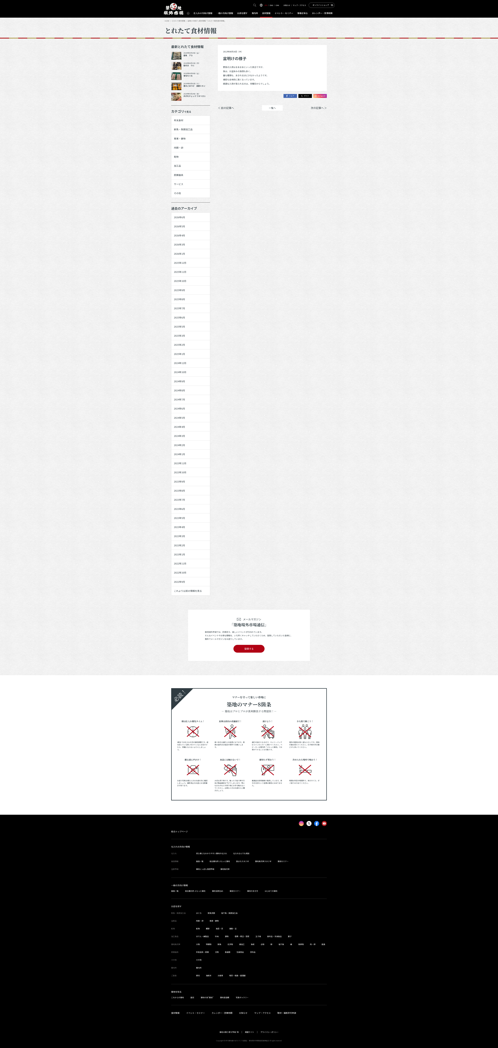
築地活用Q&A (217, 891)
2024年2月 (179, 445)
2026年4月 (179, 235)
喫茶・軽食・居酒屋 (237, 975)
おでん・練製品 (202, 936)
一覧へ (272, 108)
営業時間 (322, 13)
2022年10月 (180, 572)
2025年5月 (179, 326)
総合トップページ (179, 831)
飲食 (323, 944)
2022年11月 (180, 563)
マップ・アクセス (299, 5)
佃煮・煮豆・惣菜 (242, 936)
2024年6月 (179, 408)
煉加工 (242, 944)
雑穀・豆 (233, 928)
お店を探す (242, 13)
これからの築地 (177, 997)
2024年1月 (179, 454)
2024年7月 (179, 399)
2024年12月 (180, 363)
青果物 (301, 944)
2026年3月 (179, 244)
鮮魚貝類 (211, 913)
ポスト (306, 96)
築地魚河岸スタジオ (263, 861)
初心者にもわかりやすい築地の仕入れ (211, 853)
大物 (198, 944)
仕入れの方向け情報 (180, 846)
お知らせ (286, 5)
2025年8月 (179, 299)
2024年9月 (179, 381)
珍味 (217, 936)
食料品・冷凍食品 (274, 936)
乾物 (176, 156)
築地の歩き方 (252, 891)
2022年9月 (179, 581)
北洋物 (230, 944)
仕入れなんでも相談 (241, 853)
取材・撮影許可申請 (286, 1012)
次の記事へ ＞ (319, 108)
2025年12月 (180, 262)
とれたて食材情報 (178, 21)
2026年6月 (179, 217)
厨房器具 (178, 175)
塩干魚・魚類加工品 (229, 913)
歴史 (192, 997)
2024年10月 (180, 372)
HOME (167, 21)
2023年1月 (179, 554)
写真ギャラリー (242, 997)
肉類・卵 (178, 147)
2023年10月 (180, 472)
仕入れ (203, 13)
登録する (249, 648)
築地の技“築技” (207, 997)
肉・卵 (312, 944)
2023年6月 (179, 509)
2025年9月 (179, 290)
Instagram (322, 96)
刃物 (217, 952)
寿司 (198, 975)
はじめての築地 (271, 891)
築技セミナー (283, 861)
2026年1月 (179, 253)
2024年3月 (179, 436)
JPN (265, 5)
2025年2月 (179, 344)
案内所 (255, 13)
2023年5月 (179, 518)
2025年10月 (180, 281)
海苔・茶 (219, 928)
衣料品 (252, 952)
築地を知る (302, 13)
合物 (262, 944)
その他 (177, 193)
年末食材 (178, 120)
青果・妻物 (180, 138)
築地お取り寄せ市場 (228, 1032)
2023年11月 (180, 463)
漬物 (227, 936)
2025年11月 (180, 271)
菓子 (290, 936)
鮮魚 (219, 944)
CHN (277, 5)
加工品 (177, 165)
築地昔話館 (224, 997)
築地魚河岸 (225, 869)
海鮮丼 (208, 975)
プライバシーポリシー (269, 1032)
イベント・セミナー (195, 1012)
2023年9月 (179, 481)
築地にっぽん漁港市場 (205, 869)
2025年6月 (179, 317)
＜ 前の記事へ (226, 108)
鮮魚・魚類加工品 (183, 129)
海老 (252, 944)
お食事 (220, 975)
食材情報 (266, 13)
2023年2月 (179, 545)
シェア (291, 96)
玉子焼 (258, 936)
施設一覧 (199, 861)
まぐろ (199, 913)
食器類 (227, 952)
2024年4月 (179, 426)
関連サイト (249, 1032)
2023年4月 (179, 527)
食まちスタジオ (242, 861)
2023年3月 (179, 536)
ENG (271, 5)
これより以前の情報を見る (188, 590)
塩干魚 (281, 944)
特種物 (208, 944)
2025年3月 (179, 335)
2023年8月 (179, 490)
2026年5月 (179, 226)
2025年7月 (179, 308)
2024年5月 (179, 417)
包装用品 (240, 952)
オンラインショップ (321, 5)
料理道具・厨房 (202, 952)
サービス (178, 184)
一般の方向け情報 (179, 885)
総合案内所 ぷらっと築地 (220, 861)
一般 (224, 13)
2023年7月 (179, 499)
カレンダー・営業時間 (222, 1012)
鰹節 (208, 928)
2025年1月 (179, 354)
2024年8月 (179, 390)
